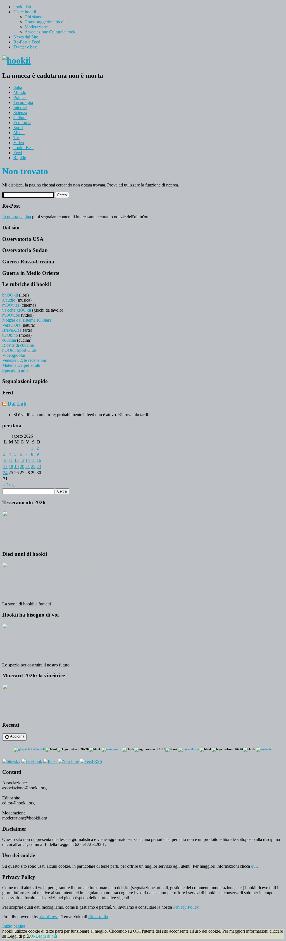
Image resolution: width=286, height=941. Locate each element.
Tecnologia (23, 102)
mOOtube (11, 315)
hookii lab (22, 6)
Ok (32, 936)
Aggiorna (17, 736)
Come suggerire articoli (45, 22)
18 (11, 466)
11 (11, 460)
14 (27, 460)
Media (19, 132)
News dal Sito (25, 37)
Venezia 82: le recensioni (24, 360)
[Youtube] (68, 761)
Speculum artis (15, 370)
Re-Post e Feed (26, 42)
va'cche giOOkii (16, 310)
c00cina (9, 340)
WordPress (48, 916)
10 (5, 460)
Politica (20, 97)
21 (27, 466)
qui (254, 866)
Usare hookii (24, 11)
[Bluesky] (11, 761)
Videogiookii (13, 355)
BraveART (12, 330)
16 (39, 460)
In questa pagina (16, 216)
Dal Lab (17, 404)
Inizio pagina (13, 926)
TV (16, 137)
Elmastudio (98, 916)
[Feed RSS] (91, 761)
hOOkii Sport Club (19, 350)
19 (16, 466)
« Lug (8, 484)
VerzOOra (11, 325)
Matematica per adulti (21, 365)
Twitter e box (25, 47)
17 (5, 466)
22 (33, 466)
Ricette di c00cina (18, 345)
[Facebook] (32, 761)
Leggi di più (46, 936)
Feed (17, 152)
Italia (17, 87)
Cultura (20, 117)
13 (22, 460)
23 (39, 466)
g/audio (8, 300)
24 (5, 472)
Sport (18, 127)
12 (16, 460)
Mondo (19, 92)
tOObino (10, 335)
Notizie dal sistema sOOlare (26, 320)
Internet (20, 107)
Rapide (19, 157)
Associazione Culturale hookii (51, 32)
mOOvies (10, 305)
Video (18, 142)
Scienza (20, 112)
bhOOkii (10, 295)
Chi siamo (33, 16)
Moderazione (36, 27)
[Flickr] (50, 761)
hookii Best (23, 147)
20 (22, 466)
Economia (22, 122)
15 (33, 460)
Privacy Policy (186, 907)
